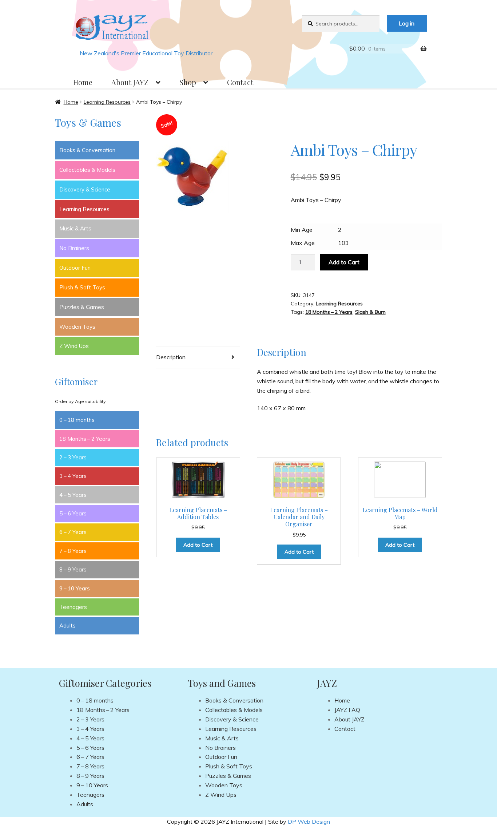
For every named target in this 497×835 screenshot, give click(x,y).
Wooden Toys (77, 326)
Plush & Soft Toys (82, 287)
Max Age (303, 242)
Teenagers (73, 607)
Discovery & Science (84, 189)
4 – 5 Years (73, 494)
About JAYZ (129, 82)
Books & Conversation (87, 150)
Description (171, 357)
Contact (240, 82)
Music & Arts (75, 228)
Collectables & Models (87, 169)
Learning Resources (107, 102)
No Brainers (74, 248)
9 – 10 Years (74, 588)
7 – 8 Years (73, 550)
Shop (187, 82)
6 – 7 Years (73, 532)
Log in (406, 23)
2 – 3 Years (73, 457)
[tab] (198, 357)
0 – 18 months (77, 419)
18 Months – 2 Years (329, 312)
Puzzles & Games (81, 307)
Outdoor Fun (75, 267)
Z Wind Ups (74, 346)
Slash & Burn (370, 312)
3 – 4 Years (73, 475)
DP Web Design (309, 821)
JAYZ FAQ (347, 709)
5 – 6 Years (73, 513)
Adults (67, 625)
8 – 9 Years (73, 569)
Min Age (302, 229)
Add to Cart (344, 262)
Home (82, 82)
